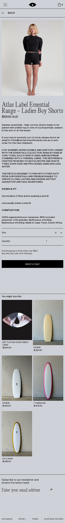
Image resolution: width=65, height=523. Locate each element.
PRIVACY (22, 519)
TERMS (35, 519)
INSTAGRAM (7, 519)
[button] (58, 4)
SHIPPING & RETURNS (53, 519)
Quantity (6, 241)
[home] (32, 4)
